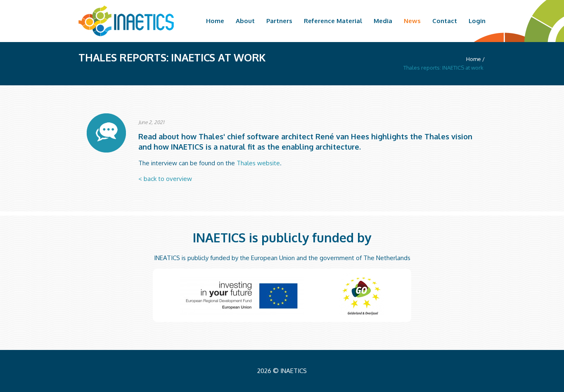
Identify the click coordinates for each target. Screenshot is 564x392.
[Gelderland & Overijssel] (361, 294)
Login (477, 21)
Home (215, 21)
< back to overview (165, 179)
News (412, 21)
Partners (279, 21)
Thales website (258, 163)
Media (383, 21)
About (245, 21)
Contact (444, 21)
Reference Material (333, 21)
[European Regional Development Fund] (242, 296)
